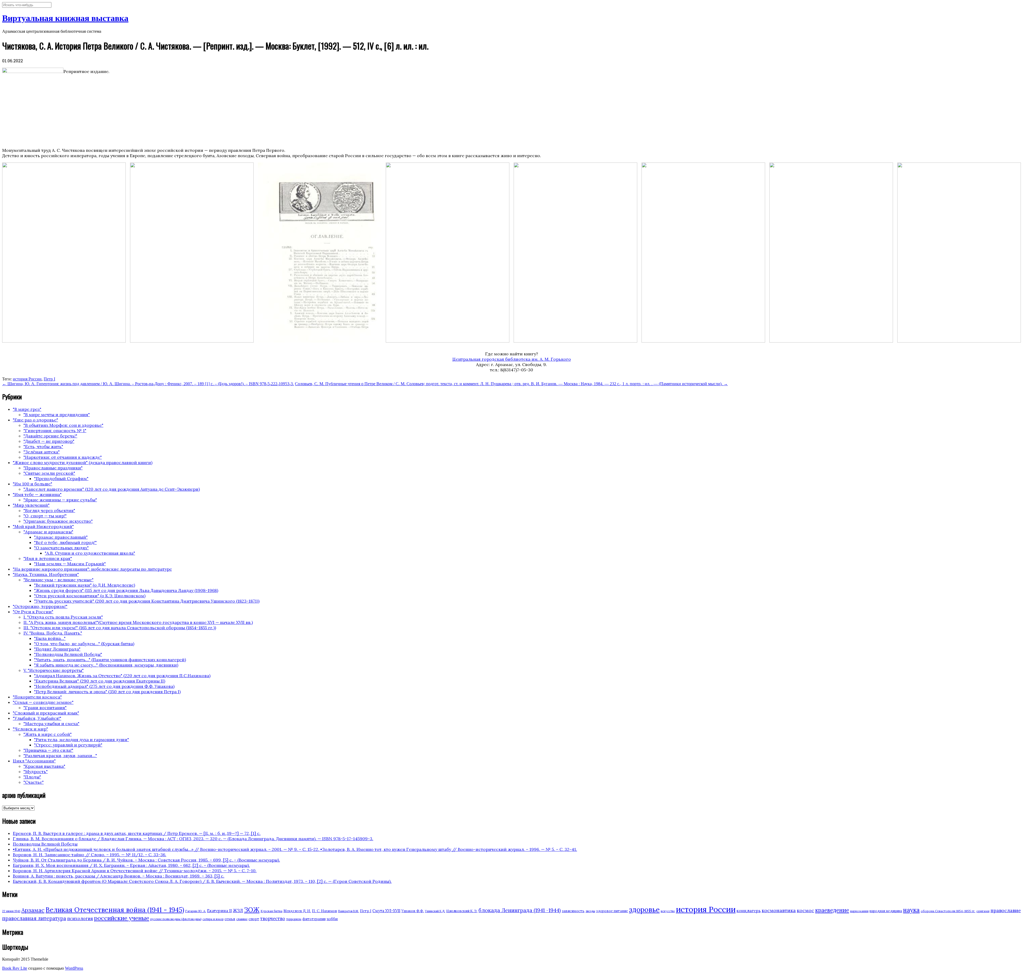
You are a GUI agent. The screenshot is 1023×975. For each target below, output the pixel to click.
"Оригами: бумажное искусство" (58, 521)
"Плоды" (32, 776)
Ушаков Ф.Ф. (412, 910)
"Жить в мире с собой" (47, 734)
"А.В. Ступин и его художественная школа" (90, 553)
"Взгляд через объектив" (49, 510)
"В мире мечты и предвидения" (56, 414)
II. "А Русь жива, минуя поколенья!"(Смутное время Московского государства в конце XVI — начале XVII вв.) (138, 622)
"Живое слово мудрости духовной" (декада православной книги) (82, 462)
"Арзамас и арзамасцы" (48, 531)
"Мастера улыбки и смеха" (51, 723)
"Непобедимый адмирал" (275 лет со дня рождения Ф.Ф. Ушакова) (104, 686)
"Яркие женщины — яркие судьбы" (60, 499)
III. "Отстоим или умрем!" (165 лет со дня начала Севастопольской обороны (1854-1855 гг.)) (119, 627)
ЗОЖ (251, 910)
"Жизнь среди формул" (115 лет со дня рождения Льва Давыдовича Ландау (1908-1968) (126, 590)
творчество (272, 918)
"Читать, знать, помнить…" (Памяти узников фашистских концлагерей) (110, 659)
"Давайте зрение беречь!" (50, 435)
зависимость (573, 911)
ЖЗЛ (238, 910)
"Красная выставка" (44, 766)
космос (805, 910)
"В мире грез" (27, 409)
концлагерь (749, 910)
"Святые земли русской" (49, 473)
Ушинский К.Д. (435, 911)
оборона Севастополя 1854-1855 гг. (948, 911)
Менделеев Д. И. (297, 911)
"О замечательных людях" (61, 547)
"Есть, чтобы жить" (43, 446)
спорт (254, 919)
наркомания (859, 911)
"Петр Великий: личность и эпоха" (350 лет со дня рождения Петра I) (107, 691)
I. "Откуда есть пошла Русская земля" (63, 617)
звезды (590, 911)
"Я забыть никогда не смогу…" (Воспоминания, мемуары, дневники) (106, 665)
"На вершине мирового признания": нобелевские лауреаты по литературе (92, 569)
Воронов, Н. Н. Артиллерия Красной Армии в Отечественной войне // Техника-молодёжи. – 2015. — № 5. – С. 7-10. (135, 870)
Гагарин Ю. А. (195, 911)
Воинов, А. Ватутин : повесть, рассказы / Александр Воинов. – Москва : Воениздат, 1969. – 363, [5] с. (118, 876)
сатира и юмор (213, 919)
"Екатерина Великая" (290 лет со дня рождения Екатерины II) (99, 681)
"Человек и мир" (30, 729)
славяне (241, 919)
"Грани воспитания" (45, 707)
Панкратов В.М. (348, 911)
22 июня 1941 (11, 911)
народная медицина (886, 911)
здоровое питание (612, 911)
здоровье (644, 909)
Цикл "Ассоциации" (34, 760)
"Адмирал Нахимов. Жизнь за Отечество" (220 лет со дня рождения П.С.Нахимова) (122, 675)
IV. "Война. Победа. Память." (52, 633)
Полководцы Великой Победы (45, 844)
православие (1005, 910)
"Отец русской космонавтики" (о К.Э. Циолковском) (89, 595)
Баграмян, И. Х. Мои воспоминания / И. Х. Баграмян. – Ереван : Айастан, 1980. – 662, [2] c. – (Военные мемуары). (131, 865)
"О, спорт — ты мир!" (45, 515)
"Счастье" (33, 782)
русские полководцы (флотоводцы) (175, 919)
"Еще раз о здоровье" (35, 420)
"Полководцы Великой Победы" (68, 654)
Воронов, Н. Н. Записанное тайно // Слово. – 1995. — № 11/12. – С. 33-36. (89, 854)
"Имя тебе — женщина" (37, 494)
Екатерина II (219, 910)
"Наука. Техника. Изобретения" (46, 574)
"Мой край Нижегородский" (43, 526)
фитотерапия (314, 919)
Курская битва (271, 911)
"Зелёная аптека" (41, 451)
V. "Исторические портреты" (53, 670)
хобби (332, 918)
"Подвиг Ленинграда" (57, 649)
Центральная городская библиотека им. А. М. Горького (511, 359)
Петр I (49, 379)
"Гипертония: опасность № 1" (54, 430)
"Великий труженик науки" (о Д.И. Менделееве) (84, 585)
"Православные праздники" (53, 467)
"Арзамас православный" (61, 537)
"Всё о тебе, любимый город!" (65, 542)
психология (80, 918)
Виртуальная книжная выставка (65, 18)
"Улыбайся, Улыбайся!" (37, 718)
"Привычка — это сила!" (48, 750)
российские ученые (121, 918)
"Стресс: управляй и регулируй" (68, 745)
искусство (668, 911)
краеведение (832, 910)
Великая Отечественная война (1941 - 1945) (115, 909)
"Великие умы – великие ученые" (58, 579)
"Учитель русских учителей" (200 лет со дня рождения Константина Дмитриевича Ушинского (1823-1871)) (146, 601)
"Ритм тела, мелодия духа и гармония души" (81, 739)
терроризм (293, 919)
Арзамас (32, 910)
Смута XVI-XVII (386, 910)
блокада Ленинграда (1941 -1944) (519, 910)
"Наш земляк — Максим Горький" (70, 563)
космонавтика (779, 910)
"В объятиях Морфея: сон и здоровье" (63, 425)
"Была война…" (50, 638)
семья (230, 918)
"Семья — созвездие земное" (43, 702)
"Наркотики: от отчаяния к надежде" (62, 457)
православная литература (34, 918)
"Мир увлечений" (31, 505)
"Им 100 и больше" (32, 483)
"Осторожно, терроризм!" (40, 606)
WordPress (74, 968)
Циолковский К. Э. (461, 911)
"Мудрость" (35, 771)
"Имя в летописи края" (47, 558)
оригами (982, 911)
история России (27, 379)
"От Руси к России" (33, 611)
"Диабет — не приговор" (48, 441)
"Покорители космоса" (37, 697)
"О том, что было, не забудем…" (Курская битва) (84, 643)
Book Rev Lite (14, 968)
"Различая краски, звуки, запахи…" (60, 755)
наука (911, 910)
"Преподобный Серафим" (61, 478)
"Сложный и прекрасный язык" (46, 713)
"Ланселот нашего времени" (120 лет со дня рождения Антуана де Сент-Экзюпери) (111, 489)
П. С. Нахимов (324, 910)
